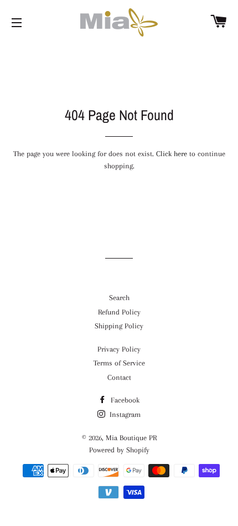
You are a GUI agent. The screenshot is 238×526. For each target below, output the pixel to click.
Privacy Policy (119, 349)
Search (119, 297)
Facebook (123, 400)
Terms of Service (119, 363)
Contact (119, 377)
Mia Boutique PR (131, 438)
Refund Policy (119, 312)
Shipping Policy (119, 326)
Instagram (124, 414)
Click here (171, 153)
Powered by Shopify (119, 450)
